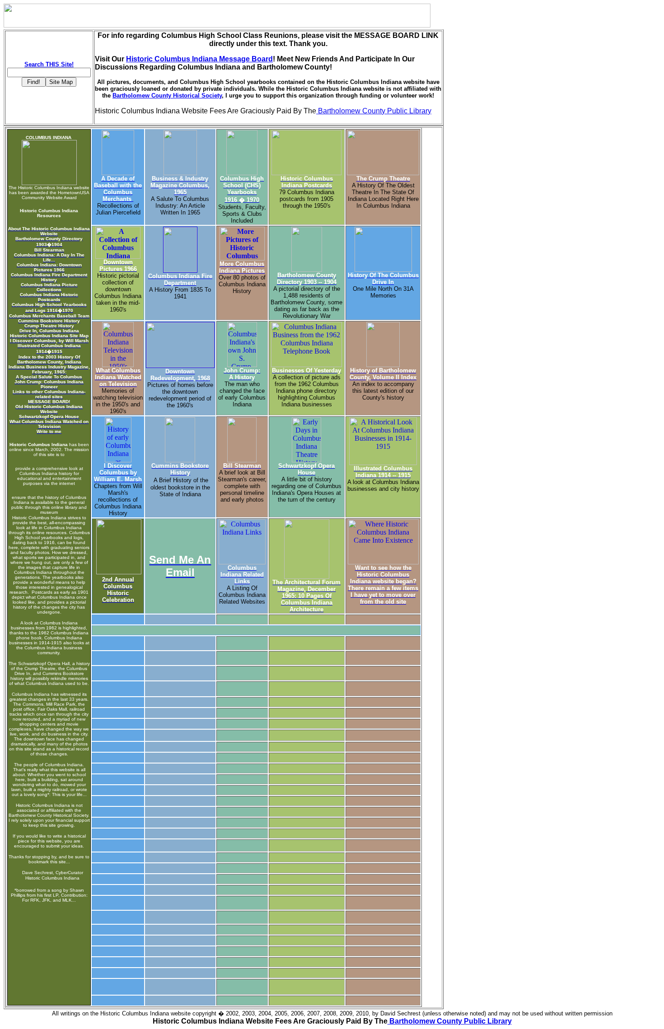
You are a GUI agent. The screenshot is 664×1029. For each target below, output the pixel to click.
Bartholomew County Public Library (373, 111)
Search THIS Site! (49, 64)
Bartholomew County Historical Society (167, 95)
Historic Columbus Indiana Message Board (199, 59)
